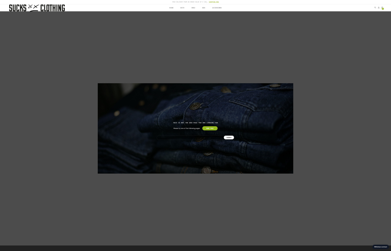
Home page (210, 128)
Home (171, 8)
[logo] (37, 8)
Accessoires (217, 8)
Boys (182, 8)
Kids (203, 8)
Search (228, 137)
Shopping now (214, 2)
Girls (193, 8)
